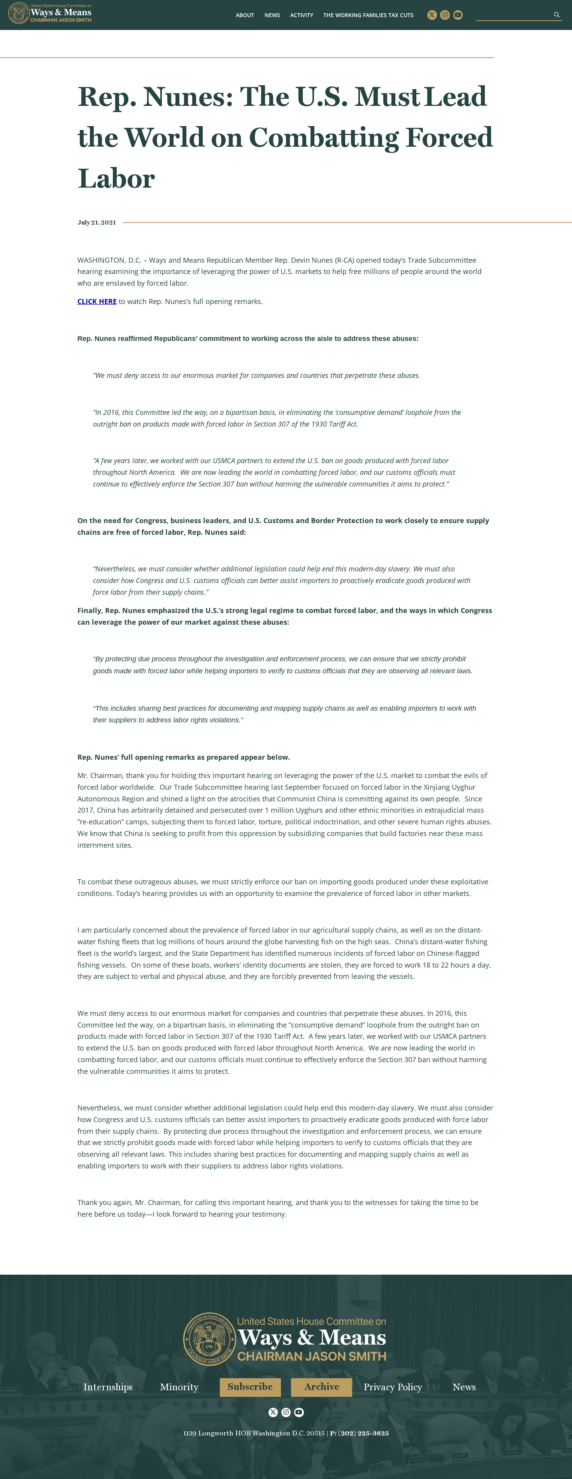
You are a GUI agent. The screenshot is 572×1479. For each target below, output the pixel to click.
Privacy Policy (392, 1387)
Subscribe (250, 1386)
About (245, 15)
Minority (179, 1387)
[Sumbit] (557, 15)
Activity (301, 15)
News (272, 15)
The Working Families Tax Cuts (368, 15)
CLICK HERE (97, 301)
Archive (321, 1386)
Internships (108, 1387)
